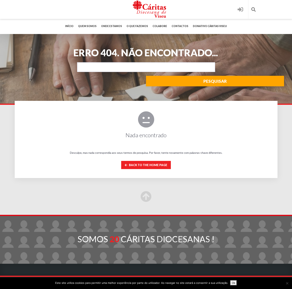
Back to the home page (147, 165)
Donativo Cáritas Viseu (210, 26)
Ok (233, 282)
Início (69, 26)
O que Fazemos (137, 26)
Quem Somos (87, 26)
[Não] (287, 283)
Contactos (180, 26)
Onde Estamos (111, 26)
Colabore (160, 26)
